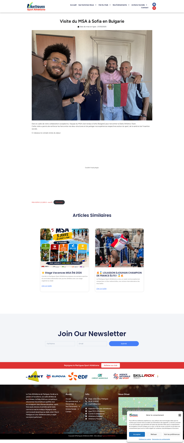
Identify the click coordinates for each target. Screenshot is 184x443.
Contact (144, 7)
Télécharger (59, 202)
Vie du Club (103, 5)
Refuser (154, 434)
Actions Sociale (138, 5)
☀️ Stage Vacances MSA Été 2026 (62, 272)
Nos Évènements (120, 5)
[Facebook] (154, 4)
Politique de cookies (145, 439)
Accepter (137, 434)
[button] (180, 415)
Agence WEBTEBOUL (109, 436)
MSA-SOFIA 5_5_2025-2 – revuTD (42, 202)
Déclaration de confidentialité (161, 439)
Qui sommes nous (86, 5)
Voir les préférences (172, 434)
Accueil (73, 5)
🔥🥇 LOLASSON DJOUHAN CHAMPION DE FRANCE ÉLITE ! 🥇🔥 (119, 274)
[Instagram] (154, 8)
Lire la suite (47, 286)
